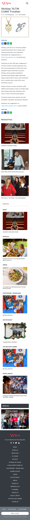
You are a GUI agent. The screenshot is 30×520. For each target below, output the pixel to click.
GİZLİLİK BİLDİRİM (22, 509)
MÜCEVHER (15, 453)
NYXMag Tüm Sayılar (15, 462)
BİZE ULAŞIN (15, 513)
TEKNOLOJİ (15, 483)
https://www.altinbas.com (8, 57)
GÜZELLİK (15, 450)
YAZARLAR (15, 501)
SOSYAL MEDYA (15, 495)
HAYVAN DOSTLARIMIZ (15, 498)
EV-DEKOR (15, 456)
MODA (15, 447)
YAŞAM (15, 474)
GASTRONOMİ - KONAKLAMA (15, 468)
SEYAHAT (15, 459)
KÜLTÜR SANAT (15, 477)
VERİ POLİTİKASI (12, 509)
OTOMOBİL (15, 489)
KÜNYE (4, 509)
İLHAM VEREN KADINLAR (15, 465)
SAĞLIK (15, 480)
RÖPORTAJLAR (15, 486)
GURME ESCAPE (15, 471)
